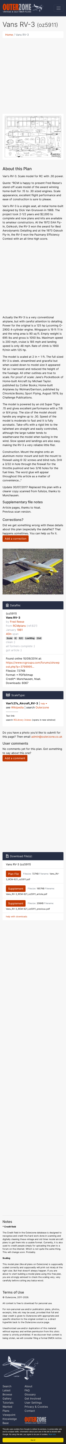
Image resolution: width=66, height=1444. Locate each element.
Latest (6, 1390)
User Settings (33, 1402)
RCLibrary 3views (22, 720)
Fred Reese (17, 621)
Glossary (30, 1394)
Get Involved (33, 1398)
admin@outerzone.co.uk (46, 736)
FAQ (27, 1390)
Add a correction (15, 538)
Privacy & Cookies (36, 1406)
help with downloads (16, 916)
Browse (7, 1394)
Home (9, 34)
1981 (20, 629)
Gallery (7, 1398)
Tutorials (8, 1402)
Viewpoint (9, 1414)
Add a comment (15, 758)
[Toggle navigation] (58, 8)
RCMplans (19, 625)
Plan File (13, 874)
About (28, 1386)
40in (9, 634)
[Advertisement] (33, 74)
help (43, 703)
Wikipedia (17, 707)
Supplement (15, 888)
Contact (30, 1410)
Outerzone (42, 707)
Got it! (33, 1440)
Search (7, 1386)
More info (52, 1434)
